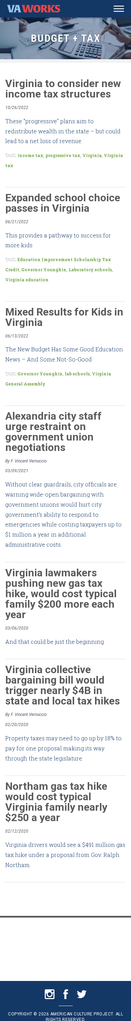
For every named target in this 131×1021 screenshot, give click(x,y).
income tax (30, 155)
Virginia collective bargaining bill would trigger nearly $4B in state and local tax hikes (62, 685)
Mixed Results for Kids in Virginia (64, 317)
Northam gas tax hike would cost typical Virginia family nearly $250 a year (56, 802)
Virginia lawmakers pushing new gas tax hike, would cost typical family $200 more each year (61, 594)
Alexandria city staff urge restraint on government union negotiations (53, 431)
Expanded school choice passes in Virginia (62, 203)
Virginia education (27, 279)
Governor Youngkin (43, 269)
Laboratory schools (90, 269)
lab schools (77, 373)
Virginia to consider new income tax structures (63, 88)
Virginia (92, 155)
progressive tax (62, 155)
